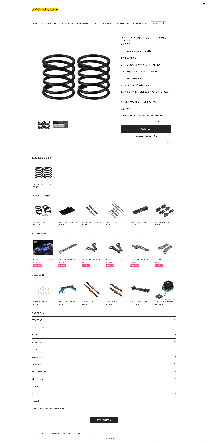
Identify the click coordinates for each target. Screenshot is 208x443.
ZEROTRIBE (37, 320)
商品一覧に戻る (104, 420)
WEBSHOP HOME (50, 23)
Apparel (35, 401)
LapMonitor (37, 364)
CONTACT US (123, 23)
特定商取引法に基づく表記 (61, 434)
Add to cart (146, 129)
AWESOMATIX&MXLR (41, 372)
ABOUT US (107, 23)
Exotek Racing (38, 357)
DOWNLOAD (82, 23)
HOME (34, 23)
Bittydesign (37, 335)
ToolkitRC (36, 386)
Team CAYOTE (38, 327)
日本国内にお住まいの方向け (146, 136)
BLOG (95, 23)
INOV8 (34, 349)
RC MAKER (36, 342)
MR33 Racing (37, 379)
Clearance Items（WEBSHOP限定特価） (48, 408)
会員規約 (77, 434)
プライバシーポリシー (41, 434)
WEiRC (35, 394)
